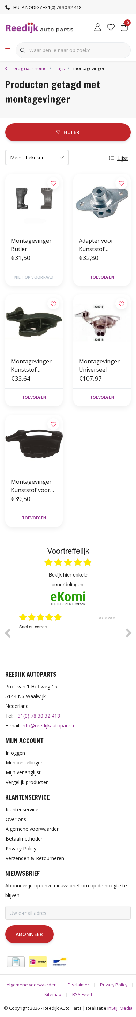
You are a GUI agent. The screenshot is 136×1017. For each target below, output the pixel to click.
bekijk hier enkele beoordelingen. (68, 579)
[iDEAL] (38, 961)
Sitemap (52, 994)
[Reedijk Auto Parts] (39, 27)
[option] (71, 638)
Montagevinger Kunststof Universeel (31, 365)
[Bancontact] (60, 961)
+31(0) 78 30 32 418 (37, 715)
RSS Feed (82, 994)
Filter (71, 132)
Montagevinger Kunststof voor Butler (31, 486)
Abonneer (29, 934)
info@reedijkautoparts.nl (49, 725)
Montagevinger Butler (31, 245)
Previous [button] (7, 633)
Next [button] (129, 633)
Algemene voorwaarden (32, 985)
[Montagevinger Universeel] (102, 323)
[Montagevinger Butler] (34, 202)
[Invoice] (16, 961)
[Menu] (7, 50)
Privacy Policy (113, 985)
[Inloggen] (97, 28)
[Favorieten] (111, 28)
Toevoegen (102, 277)
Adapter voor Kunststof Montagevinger (99, 245)
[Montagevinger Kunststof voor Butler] (34, 443)
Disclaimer (78, 985)
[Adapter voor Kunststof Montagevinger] (102, 202)
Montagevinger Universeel (99, 365)
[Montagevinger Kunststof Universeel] (34, 323)
